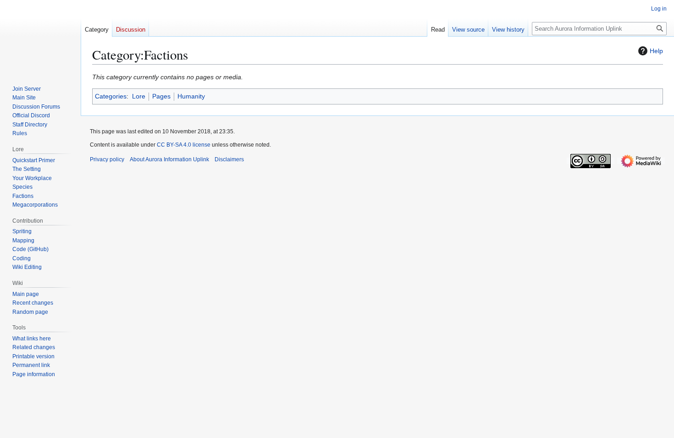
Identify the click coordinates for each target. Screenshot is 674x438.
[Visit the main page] (40, 36)
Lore (138, 96)
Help (656, 51)
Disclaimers (229, 159)
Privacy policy (107, 159)
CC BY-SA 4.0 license (183, 145)
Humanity (191, 96)
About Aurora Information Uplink (169, 159)
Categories (111, 96)
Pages (161, 96)
